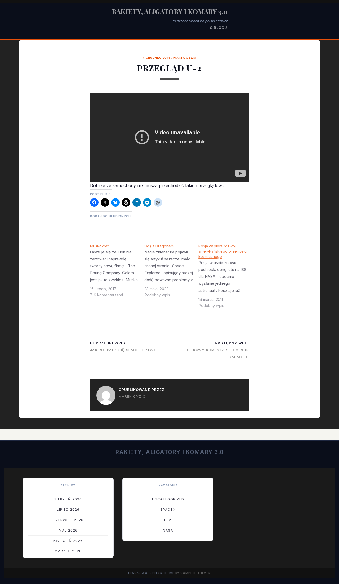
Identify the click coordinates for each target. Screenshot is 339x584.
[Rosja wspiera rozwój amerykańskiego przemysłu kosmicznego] (225, 277)
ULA (168, 520)
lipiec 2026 (68, 509)
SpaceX (167, 509)
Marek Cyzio (184, 58)
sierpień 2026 (68, 499)
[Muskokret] (117, 272)
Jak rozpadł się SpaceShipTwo (123, 350)
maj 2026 (68, 530)
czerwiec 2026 (68, 520)
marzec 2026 (68, 551)
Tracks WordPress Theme (150, 573)
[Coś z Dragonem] (171, 272)
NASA (168, 530)
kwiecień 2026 (68, 540)
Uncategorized (168, 499)
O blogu (218, 27)
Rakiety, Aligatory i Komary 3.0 (170, 11)
